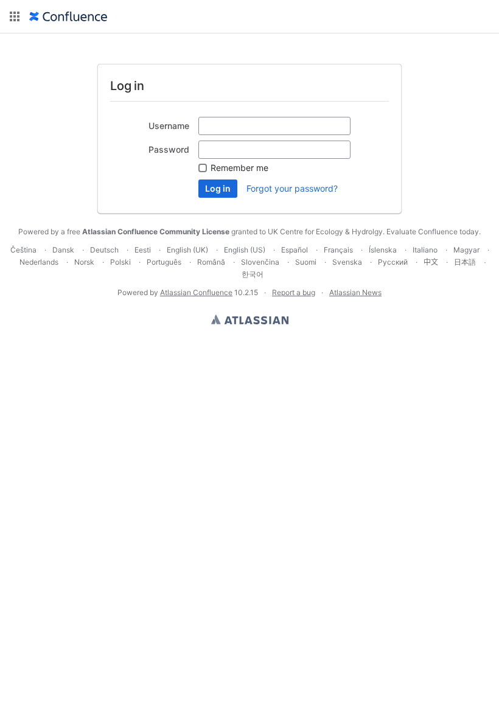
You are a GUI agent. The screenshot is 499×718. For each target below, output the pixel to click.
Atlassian (249, 319)
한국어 (252, 274)
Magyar (466, 249)
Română (211, 262)
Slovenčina (260, 262)
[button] (14, 16)
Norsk (84, 262)
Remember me (239, 167)
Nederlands (38, 262)
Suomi (305, 262)
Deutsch (104, 249)
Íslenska (383, 249)
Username (168, 125)
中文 (431, 262)
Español (294, 249)
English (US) (244, 249)
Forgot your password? (292, 188)
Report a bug (293, 292)
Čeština (23, 249)
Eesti (142, 249)
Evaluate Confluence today (432, 231)
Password (168, 149)
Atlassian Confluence (196, 292)
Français (338, 249)
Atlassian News (355, 292)
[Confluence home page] (68, 16)
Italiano (425, 249)
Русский (393, 262)
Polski (120, 262)
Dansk (63, 249)
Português (164, 262)
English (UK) (187, 249)
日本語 (465, 262)
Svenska (347, 262)
